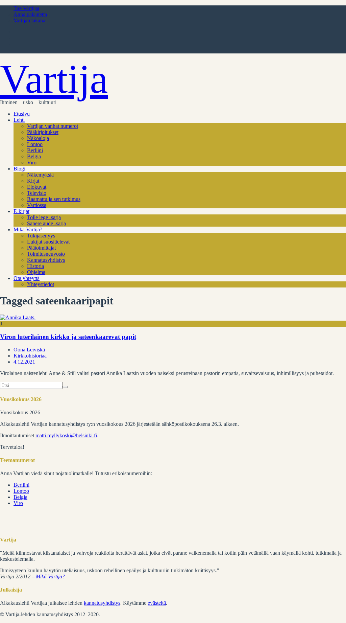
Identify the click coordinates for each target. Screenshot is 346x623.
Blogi (19, 168)
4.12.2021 (24, 362)
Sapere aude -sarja (46, 223)
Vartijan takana (29, 20)
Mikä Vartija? (28, 229)
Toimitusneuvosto (46, 254)
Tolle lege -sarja (44, 217)
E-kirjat (21, 211)
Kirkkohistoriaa (30, 356)
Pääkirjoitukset (42, 132)
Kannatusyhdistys (46, 260)
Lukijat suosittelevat (48, 242)
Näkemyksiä (40, 175)
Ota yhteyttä (27, 278)
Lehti (19, 120)
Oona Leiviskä (29, 349)
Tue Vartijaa (26, 8)
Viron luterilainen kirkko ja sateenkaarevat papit (68, 336)
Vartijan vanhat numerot (52, 126)
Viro (31, 162)
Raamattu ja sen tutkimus (53, 199)
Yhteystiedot (40, 284)
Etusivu (22, 114)
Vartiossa (36, 205)
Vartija (54, 78)
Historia (35, 266)
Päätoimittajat (41, 248)
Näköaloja (38, 138)
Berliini (35, 150)
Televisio (36, 193)
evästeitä (157, 603)
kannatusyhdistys (102, 603)
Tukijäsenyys (41, 235)
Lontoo (35, 144)
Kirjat (33, 181)
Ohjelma (36, 272)
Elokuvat (36, 187)
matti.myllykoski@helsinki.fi (66, 435)
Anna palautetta (30, 14)
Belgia (34, 156)
